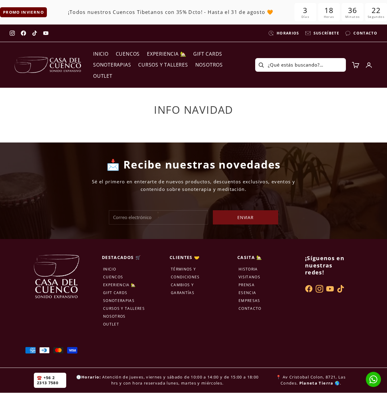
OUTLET (102, 76)
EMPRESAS (249, 300)
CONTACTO (250, 308)
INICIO (101, 54)
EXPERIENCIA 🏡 (166, 54)
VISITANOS (249, 277)
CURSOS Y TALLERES (163, 64)
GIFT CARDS (207, 54)
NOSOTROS (209, 64)
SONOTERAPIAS (112, 64)
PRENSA (247, 284)
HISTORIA (248, 269)
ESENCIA (247, 292)
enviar (245, 217)
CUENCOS (128, 54)
